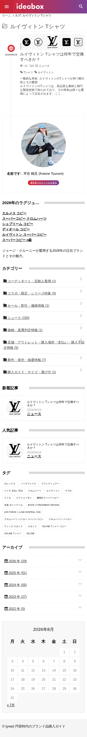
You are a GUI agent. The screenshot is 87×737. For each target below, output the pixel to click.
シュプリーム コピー (17, 224)
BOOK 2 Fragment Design (43, 505)
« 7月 (11, 705)
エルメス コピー (14, 213)
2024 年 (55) (17, 585)
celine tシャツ (12, 533)
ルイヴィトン (46, 72)
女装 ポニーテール (13, 505)
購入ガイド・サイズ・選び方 (31, 372)
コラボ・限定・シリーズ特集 (31, 293)
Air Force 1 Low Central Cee (22, 512)
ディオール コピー (16, 229)
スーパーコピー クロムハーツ (24, 218)
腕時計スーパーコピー (48, 498)
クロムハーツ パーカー (60, 519)
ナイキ (7, 498)
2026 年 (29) (17, 561)
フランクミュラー (50, 483)
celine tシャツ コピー (54, 526)
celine (30, 533)
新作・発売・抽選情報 (26, 360)
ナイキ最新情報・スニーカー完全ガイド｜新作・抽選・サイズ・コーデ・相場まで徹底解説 (30, 6)
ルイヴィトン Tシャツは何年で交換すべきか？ (53, 403)
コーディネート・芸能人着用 (31, 281)
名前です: (14, 173)
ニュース (18, 318)
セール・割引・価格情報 (28, 305)
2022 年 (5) (16, 609)
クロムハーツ (34, 490)
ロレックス (9, 483)
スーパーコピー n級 (17, 240)
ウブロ (68, 490)
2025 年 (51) (17, 573)
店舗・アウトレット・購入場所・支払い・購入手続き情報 (44, 344)
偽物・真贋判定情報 (25, 330)
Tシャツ (28, 72)
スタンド (32, 526)
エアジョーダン (24, 498)
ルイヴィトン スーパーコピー (24, 234)
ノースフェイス (28, 483)
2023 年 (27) (17, 597)
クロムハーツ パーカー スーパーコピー (24, 519)
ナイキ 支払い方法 (13, 490)
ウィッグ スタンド (13, 526)
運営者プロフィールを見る (43, 182)
